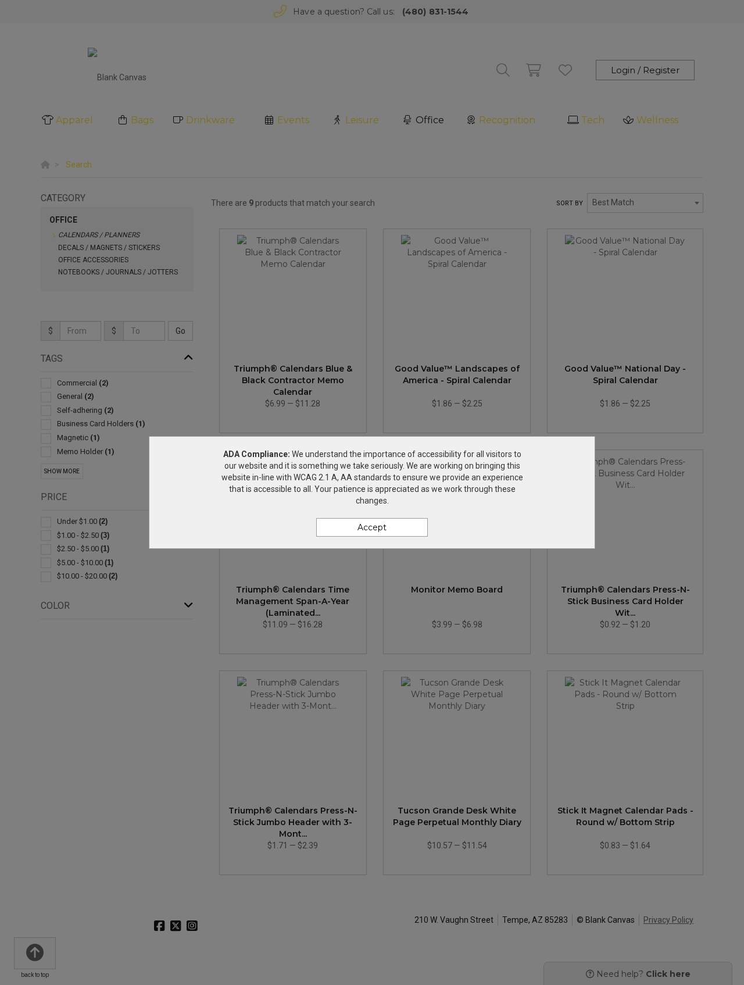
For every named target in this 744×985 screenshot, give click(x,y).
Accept (372, 527)
